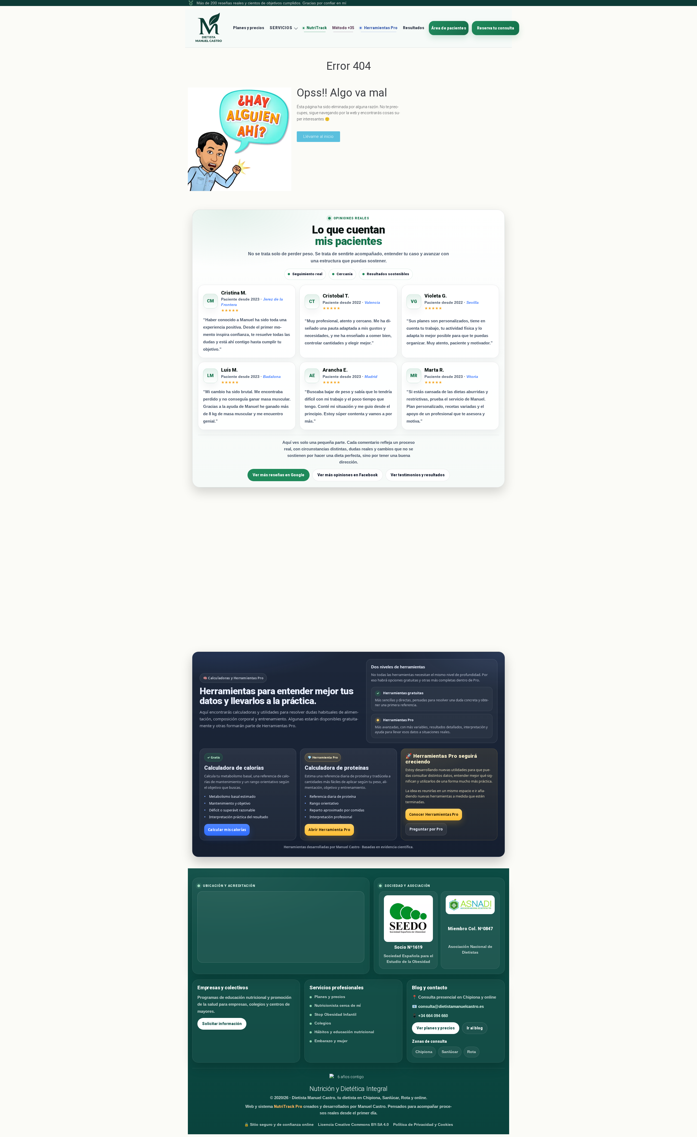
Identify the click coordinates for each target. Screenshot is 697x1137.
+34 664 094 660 (433, 1015)
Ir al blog (475, 1028)
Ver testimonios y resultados (418, 475)
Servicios (281, 28)
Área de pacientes (448, 28)
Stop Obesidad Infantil (335, 1014)
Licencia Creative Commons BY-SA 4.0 (353, 1125)
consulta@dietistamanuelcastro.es (451, 1006)
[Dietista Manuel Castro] (209, 28)
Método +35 (343, 28)
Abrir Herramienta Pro (329, 829)
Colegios (322, 1023)
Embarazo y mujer (330, 1041)
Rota (471, 1052)
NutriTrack (316, 28)
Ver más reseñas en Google (278, 475)
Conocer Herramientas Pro (433, 814)
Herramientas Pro (380, 28)
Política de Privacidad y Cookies (423, 1125)
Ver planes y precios (436, 1028)
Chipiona (423, 1052)
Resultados (413, 28)
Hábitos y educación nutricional (344, 1032)
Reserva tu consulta (495, 28)
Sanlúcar (450, 1052)
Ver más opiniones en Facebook (347, 475)
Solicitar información (222, 1023)
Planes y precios (248, 28)
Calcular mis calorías (227, 829)
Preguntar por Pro (426, 829)
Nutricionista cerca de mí (337, 1005)
